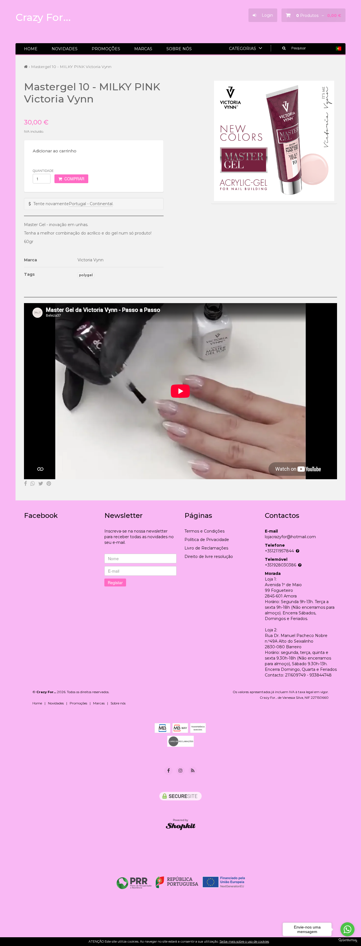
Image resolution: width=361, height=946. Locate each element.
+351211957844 (279, 550)
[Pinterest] (49, 483)
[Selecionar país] (338, 48)
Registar (115, 582)
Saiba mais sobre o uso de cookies (244, 941)
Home (31, 48)
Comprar (73, 178)
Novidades (65, 48)
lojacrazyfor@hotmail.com (290, 536)
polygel (86, 275)
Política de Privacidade (206, 539)
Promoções (106, 48)
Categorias (243, 48)
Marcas (143, 48)
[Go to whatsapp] (347, 929)
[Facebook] (25, 483)
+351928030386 (280, 565)
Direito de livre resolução (208, 556)
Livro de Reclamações (206, 548)
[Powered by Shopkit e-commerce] (180, 826)
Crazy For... (43, 17)
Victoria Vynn (91, 259)
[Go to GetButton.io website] (347, 940)
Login (264, 15)
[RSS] (192, 771)
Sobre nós (179, 48)
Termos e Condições (204, 531)
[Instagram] (180, 771)
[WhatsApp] (32, 483)
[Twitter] (40, 483)
